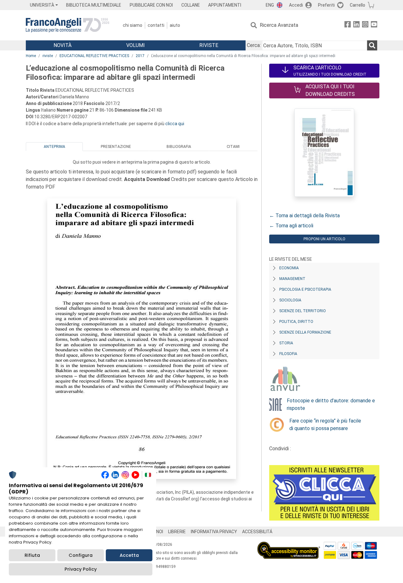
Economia (289, 268)
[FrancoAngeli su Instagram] (365, 25)
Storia (286, 343)
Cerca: (254, 45)
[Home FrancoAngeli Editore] (67, 25)
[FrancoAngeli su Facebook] (347, 25)
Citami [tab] (233, 146)
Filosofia (288, 354)
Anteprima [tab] (54, 146)
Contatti (156, 25)
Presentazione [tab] (116, 146)
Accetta (129, 555)
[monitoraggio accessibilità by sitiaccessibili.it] (288, 545)
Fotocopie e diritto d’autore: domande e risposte (331, 404)
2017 (140, 56)
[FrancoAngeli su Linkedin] (356, 25)
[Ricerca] (372, 45)
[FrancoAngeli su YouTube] (374, 25)
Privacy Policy (81, 569)
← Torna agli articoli (291, 226)
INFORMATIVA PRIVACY (214, 531)
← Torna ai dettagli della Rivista (304, 216)
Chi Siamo (132, 25)
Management (292, 279)
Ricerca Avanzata (279, 25)
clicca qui (174, 123)
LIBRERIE (177, 531)
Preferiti (326, 5)
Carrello (357, 5)
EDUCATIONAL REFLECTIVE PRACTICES (94, 56)
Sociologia (290, 300)
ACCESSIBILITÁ (257, 531)
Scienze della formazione (305, 332)
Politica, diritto (296, 321)
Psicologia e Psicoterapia (305, 289)
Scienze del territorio (302, 311)
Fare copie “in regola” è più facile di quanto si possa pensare (325, 424)
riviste (48, 56)
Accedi (296, 5)
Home (31, 56)
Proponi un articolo (324, 239)
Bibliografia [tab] (179, 146)
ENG (270, 5)
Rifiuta (32, 555)
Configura (81, 555)
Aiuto (175, 25)
